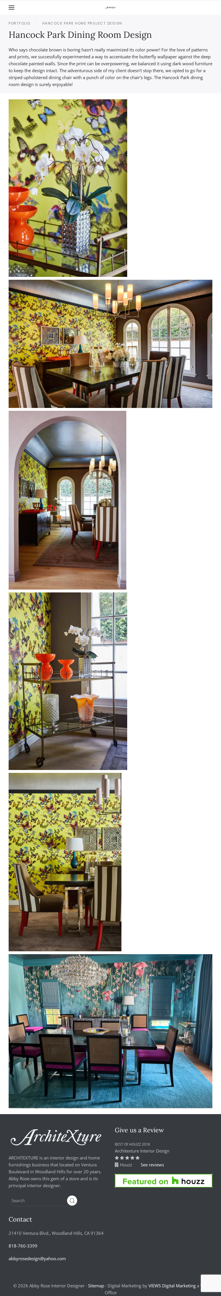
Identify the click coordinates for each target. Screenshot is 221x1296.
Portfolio (20, 23)
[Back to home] (110, 7)
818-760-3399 (23, 1246)
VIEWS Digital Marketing (172, 1285)
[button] (11, 7)
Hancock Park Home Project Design (82, 23)
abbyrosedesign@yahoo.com (37, 1258)
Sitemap (96, 1285)
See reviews (152, 1165)
